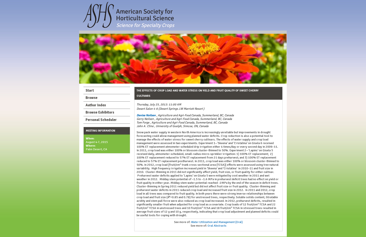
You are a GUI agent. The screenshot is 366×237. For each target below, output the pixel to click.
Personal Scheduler (101, 120)
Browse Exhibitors (100, 112)
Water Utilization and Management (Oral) (217, 222)
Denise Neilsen (146, 115)
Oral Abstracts (217, 225)
